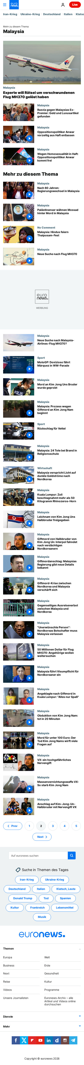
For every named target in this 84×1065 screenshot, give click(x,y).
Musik (42, 917)
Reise (6, 981)
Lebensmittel (64, 907)
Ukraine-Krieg (30, 14)
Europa (7, 957)
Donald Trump (22, 898)
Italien (68, 14)
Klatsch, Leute (65, 889)
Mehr (6, 1026)
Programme (51, 989)
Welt (47, 957)
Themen (8, 948)
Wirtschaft (44, 468)
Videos (7, 989)
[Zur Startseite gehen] (14, 4)
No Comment (46, 227)
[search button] (72, 855)
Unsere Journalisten (15, 998)
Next (40, 836)
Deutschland (52, 14)
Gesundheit (51, 973)
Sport (41, 357)
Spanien (65, 898)
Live (75, 4)
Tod (46, 898)
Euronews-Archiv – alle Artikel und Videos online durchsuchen (60, 1001)
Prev (14, 826)
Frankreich (37, 907)
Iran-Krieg (10, 14)
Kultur (15, 907)
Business (8, 965)
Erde (47, 965)
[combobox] (42, 855)
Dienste (8, 1016)
